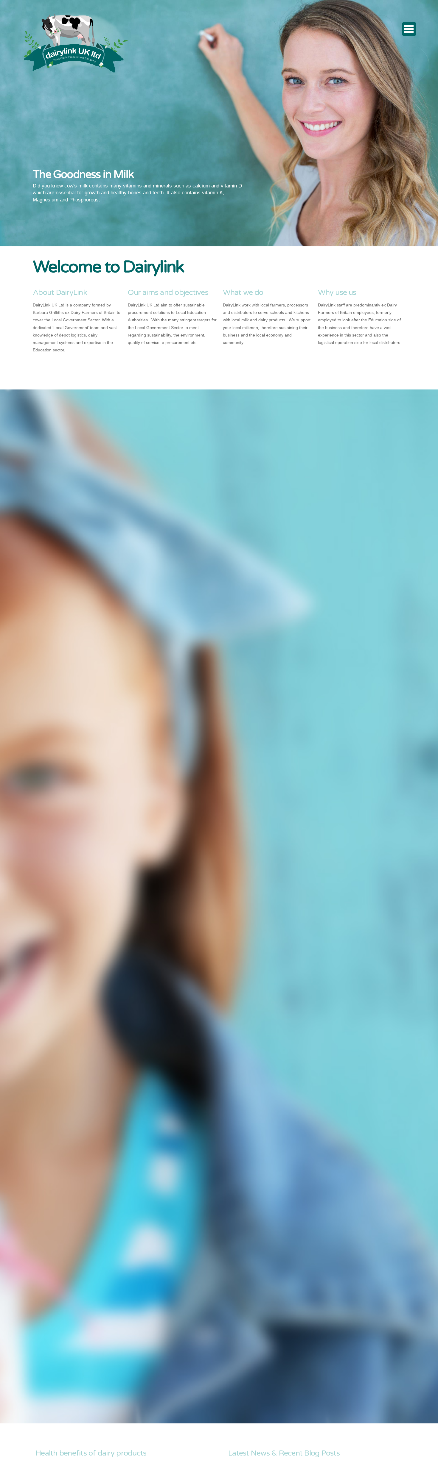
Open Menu (409, 29)
